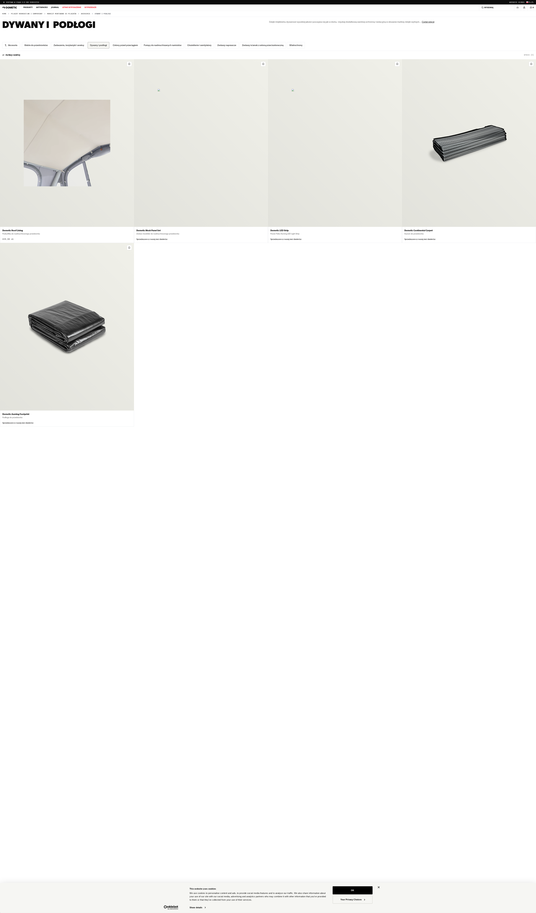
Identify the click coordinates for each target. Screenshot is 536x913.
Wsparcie (513, 2)
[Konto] (524, 7)
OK (352, 890)
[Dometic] (9, 8)
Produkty (28, 7)
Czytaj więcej (428, 22)
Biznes (521, 2)
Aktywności (42, 7)
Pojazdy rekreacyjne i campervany (26, 14)
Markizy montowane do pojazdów (61, 14)
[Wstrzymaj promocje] (4, 2)
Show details (196, 907)
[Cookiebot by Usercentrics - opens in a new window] (171, 907)
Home (4, 14)
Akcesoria (85, 14)
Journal (55, 7)
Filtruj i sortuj (13, 55)
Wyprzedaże (90, 7)
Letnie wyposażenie (71, 7)
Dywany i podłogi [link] (103, 14)
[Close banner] (379, 887)
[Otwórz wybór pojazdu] (517, 7)
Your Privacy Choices (351, 899)
